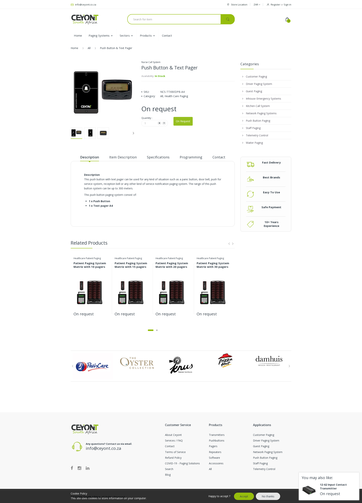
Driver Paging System (266, 440)
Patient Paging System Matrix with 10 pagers (90, 265)
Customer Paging (263, 435)
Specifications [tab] (158, 157)
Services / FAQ (174, 440)
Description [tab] (89, 157)
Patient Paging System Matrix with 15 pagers (131, 265)
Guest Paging (261, 446)
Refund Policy (173, 457)
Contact (170, 446)
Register (275, 4)
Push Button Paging (265, 457)
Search (169, 469)
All (89, 48)
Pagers (213, 446)
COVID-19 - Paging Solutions (182, 463)
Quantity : (146, 118)
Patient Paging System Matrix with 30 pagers (213, 265)
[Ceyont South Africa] (85, 19)
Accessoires (216, 463)
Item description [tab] (123, 157)
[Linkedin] (87, 468)
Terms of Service (175, 452)
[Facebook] (72, 468)
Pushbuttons (216, 440)
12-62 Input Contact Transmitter (333, 486)
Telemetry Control (264, 469)
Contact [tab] (218, 157)
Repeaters (215, 452)
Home (74, 48)
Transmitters (217, 435)
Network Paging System (267, 452)
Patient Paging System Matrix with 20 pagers (172, 265)
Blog (168, 474)
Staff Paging (260, 463)
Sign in (287, 4)
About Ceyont (173, 435)
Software (214, 457)
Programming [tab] (191, 157)
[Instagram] (79, 468)
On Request (183, 121)
